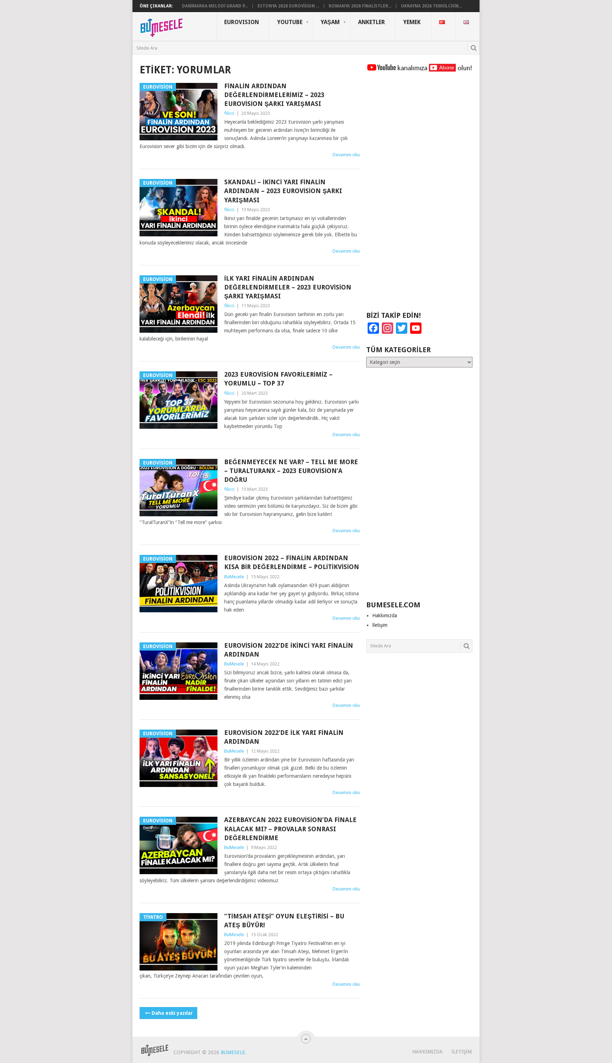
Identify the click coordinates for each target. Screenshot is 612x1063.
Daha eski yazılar (172, 1013)
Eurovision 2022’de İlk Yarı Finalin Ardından (284, 737)
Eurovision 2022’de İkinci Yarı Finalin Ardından (288, 650)
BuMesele (234, 576)
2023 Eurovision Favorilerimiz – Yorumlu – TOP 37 (278, 379)
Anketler (371, 22)
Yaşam (330, 22)
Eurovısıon (241, 22)
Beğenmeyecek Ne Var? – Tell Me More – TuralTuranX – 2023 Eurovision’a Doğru (291, 470)
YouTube (289, 22)
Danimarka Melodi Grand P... (215, 6)
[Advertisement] (419, 195)
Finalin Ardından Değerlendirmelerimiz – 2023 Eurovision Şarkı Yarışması (274, 94)
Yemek (412, 22)
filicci (229, 113)
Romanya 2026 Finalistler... (360, 6)
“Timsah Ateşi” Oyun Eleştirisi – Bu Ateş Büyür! (284, 920)
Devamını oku (346, 154)
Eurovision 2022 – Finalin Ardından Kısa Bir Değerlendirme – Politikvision (291, 562)
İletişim (379, 625)
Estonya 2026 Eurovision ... (288, 6)
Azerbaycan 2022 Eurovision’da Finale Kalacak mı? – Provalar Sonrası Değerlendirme (290, 828)
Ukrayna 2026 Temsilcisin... (431, 6)
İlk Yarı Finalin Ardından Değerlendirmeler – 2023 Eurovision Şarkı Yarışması (287, 287)
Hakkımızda (384, 615)
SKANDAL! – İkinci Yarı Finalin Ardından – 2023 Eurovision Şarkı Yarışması (283, 190)
